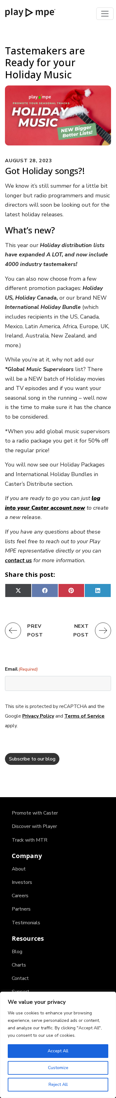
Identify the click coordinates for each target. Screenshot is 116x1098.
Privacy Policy (38, 716)
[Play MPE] (30, 12)
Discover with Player (34, 826)
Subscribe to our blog (32, 759)
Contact (20, 978)
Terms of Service (84, 716)
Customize (58, 1068)
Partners (21, 909)
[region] (58, 1045)
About (19, 869)
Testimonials (26, 922)
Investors (22, 882)
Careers (20, 895)
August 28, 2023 (28, 160)
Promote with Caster (35, 813)
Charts (19, 965)
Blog (17, 951)
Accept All (58, 1051)
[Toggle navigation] (105, 13)
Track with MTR (29, 840)
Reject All (58, 1084)
